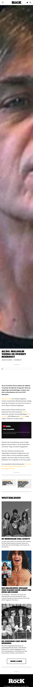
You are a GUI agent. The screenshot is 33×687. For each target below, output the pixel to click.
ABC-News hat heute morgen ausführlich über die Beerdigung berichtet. (16, 466)
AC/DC (24, 412)
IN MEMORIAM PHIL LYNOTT (16, 539)
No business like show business (14, 642)
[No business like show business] (16, 621)
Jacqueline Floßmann (7, 359)
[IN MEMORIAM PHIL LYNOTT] (16, 519)
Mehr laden (16, 661)
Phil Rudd (22, 416)
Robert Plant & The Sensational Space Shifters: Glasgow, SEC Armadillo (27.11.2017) (23, 484)
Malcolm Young (6, 399)
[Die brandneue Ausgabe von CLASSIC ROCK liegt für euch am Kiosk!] (16, 568)
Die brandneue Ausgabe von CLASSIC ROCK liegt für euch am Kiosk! (16, 590)
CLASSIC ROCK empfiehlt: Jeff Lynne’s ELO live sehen (7, 483)
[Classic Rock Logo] (16, 2)
